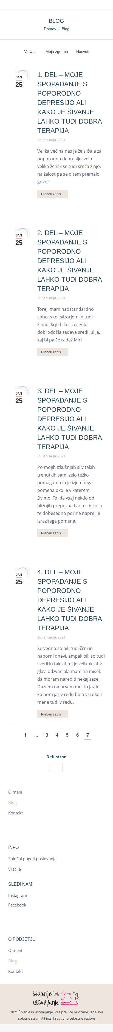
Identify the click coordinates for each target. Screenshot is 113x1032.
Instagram (17, 895)
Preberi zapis (51, 194)
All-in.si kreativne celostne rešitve (68, 1018)
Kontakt (15, 813)
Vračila (14, 869)
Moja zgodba (57, 51)
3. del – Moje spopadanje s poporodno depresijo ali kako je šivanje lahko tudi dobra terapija (69, 419)
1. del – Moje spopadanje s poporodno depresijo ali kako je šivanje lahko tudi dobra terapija (69, 102)
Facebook (17, 905)
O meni (15, 792)
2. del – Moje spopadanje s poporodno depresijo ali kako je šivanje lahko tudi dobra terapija (69, 260)
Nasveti (82, 51)
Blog (12, 802)
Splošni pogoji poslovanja (32, 858)
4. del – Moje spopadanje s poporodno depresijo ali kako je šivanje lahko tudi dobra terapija (69, 600)
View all (30, 51)
